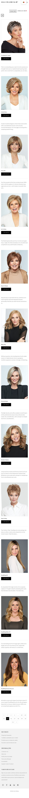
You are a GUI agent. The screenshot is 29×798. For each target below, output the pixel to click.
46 (11, 718)
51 (13, 722)
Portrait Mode (4, 401)
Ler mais (6, 58)
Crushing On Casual (5, 55)
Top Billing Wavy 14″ (6, 632)
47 (14, 718)
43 (25, 715)
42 (21, 715)
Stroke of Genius (5, 459)
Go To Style (3, 229)
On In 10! (3, 170)
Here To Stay (4, 518)
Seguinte (16, 722)
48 (18, 718)
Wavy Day (3, 344)
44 (4, 718)
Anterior (3, 715)
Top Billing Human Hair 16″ (7, 688)
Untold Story (4, 112)
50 (25, 718)
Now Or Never (4, 286)
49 (22, 718)
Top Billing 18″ (4, 575)
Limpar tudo (13, 11)
